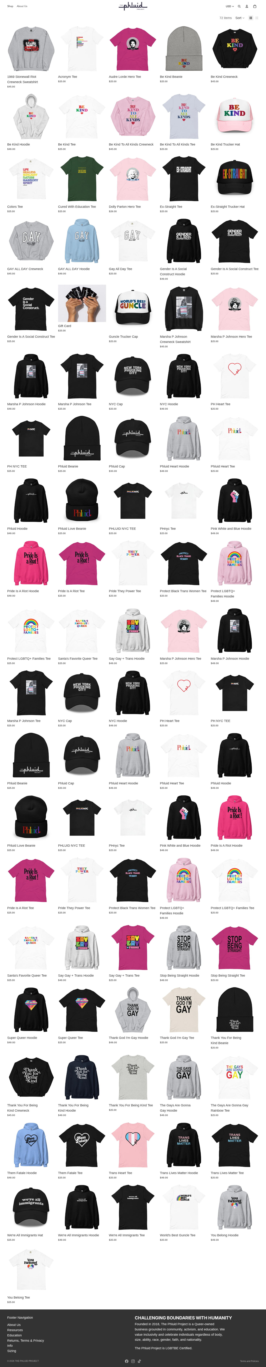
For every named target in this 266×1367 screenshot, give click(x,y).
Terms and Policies (249, 1361)
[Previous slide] (216, 179)
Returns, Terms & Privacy (25, 1340)
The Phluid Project (27, 1361)
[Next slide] (253, 179)
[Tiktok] (139, 1361)
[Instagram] (133, 1361)
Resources (15, 1330)
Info (10, 1345)
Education (14, 1335)
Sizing (11, 1351)
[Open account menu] (247, 6)
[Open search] (239, 6)
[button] (240, 18)
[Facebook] (126, 1361)
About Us (14, 1325)
